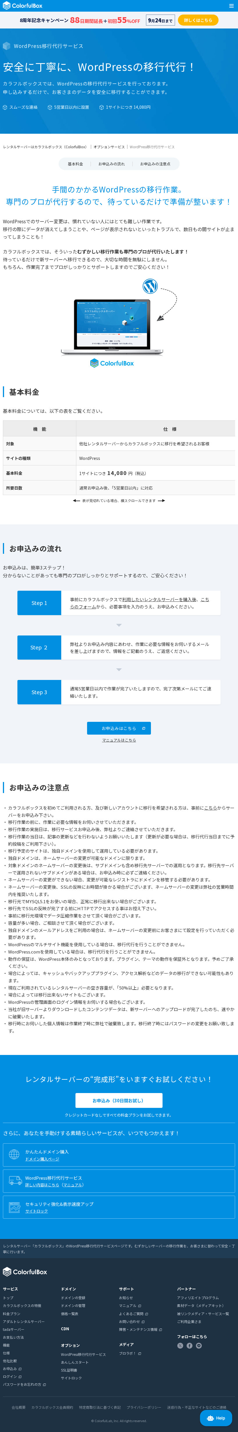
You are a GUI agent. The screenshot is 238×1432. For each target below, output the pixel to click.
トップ (8, 1297)
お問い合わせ (129, 1321)
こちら (210, 808)
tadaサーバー (13, 1329)
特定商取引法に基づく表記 (100, 1407)
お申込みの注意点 (155, 164)
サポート (126, 1289)
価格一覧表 (69, 1313)
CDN (65, 1328)
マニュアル (72, 1185)
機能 (6, 1344)
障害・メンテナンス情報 (138, 1329)
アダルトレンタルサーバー (24, 1321)
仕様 (6, 1352)
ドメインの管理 (73, 1305)
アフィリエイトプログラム (198, 1297)
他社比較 (10, 1360)
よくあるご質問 (131, 1313)
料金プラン (11, 1313)
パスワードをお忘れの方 (22, 1384)
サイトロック (36, 1211)
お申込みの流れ (111, 164)
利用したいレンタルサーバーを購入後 (159, 599)
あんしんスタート (75, 1362)
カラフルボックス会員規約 (52, 1407)
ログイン (10, 1376)
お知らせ (126, 1297)
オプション (70, 1345)
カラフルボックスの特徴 (22, 1305)
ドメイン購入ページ (42, 1159)
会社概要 (19, 1407)
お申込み (10, 1368)
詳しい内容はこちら (42, 1185)
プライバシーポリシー (144, 1407)
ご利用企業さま (189, 1321)
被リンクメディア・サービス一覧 (203, 1313)
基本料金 (75, 164)
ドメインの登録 (73, 1297)
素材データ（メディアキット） (201, 1305)
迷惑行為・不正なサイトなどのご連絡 (196, 1407)
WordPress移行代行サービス (83, 1354)
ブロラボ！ (127, 1353)
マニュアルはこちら (119, 740)
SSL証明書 (69, 1369)
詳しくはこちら (198, 20)
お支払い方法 (13, 1337)
